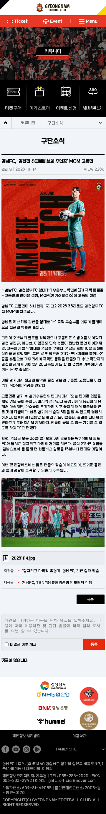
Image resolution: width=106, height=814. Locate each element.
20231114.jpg (23, 558)
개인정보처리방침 (26, 735)
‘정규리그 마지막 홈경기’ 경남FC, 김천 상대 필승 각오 (62, 570)
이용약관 (79, 735)
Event (56, 21)
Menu (91, 21)
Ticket (21, 21)
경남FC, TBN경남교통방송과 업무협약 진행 (57, 582)
